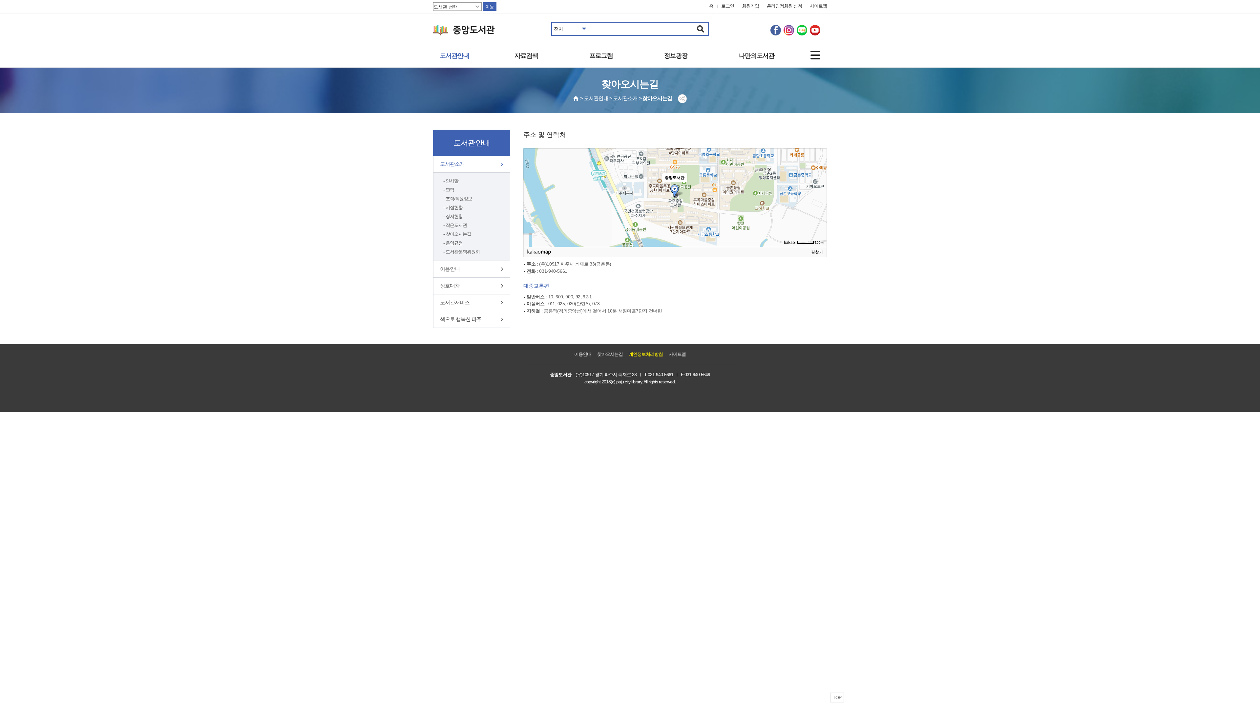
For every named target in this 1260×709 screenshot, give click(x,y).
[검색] (700, 29)
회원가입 (750, 6)
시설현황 (454, 207)
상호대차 (450, 286)
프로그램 (601, 55)
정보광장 (676, 55)
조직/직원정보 (459, 198)
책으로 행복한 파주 (460, 319)
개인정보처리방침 (646, 354)
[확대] (818, 186)
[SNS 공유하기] (682, 98)
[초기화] (818, 209)
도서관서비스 (455, 302)
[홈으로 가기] (576, 98)
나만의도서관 (756, 55)
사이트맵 (818, 6)
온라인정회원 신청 (784, 6)
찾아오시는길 (458, 234)
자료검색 (526, 55)
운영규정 (454, 243)
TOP (837, 697)
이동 (489, 6)
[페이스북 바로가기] (775, 30)
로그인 (727, 6)
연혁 (450, 189)
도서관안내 (454, 55)
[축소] (818, 196)
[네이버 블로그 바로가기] (802, 30)
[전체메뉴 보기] (815, 55)
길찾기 (817, 252)
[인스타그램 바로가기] (789, 30)
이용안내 (450, 269)
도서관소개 (452, 164)
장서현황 (454, 216)
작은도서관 (456, 225)
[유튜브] (815, 30)
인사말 (452, 180)
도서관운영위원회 (463, 251)
